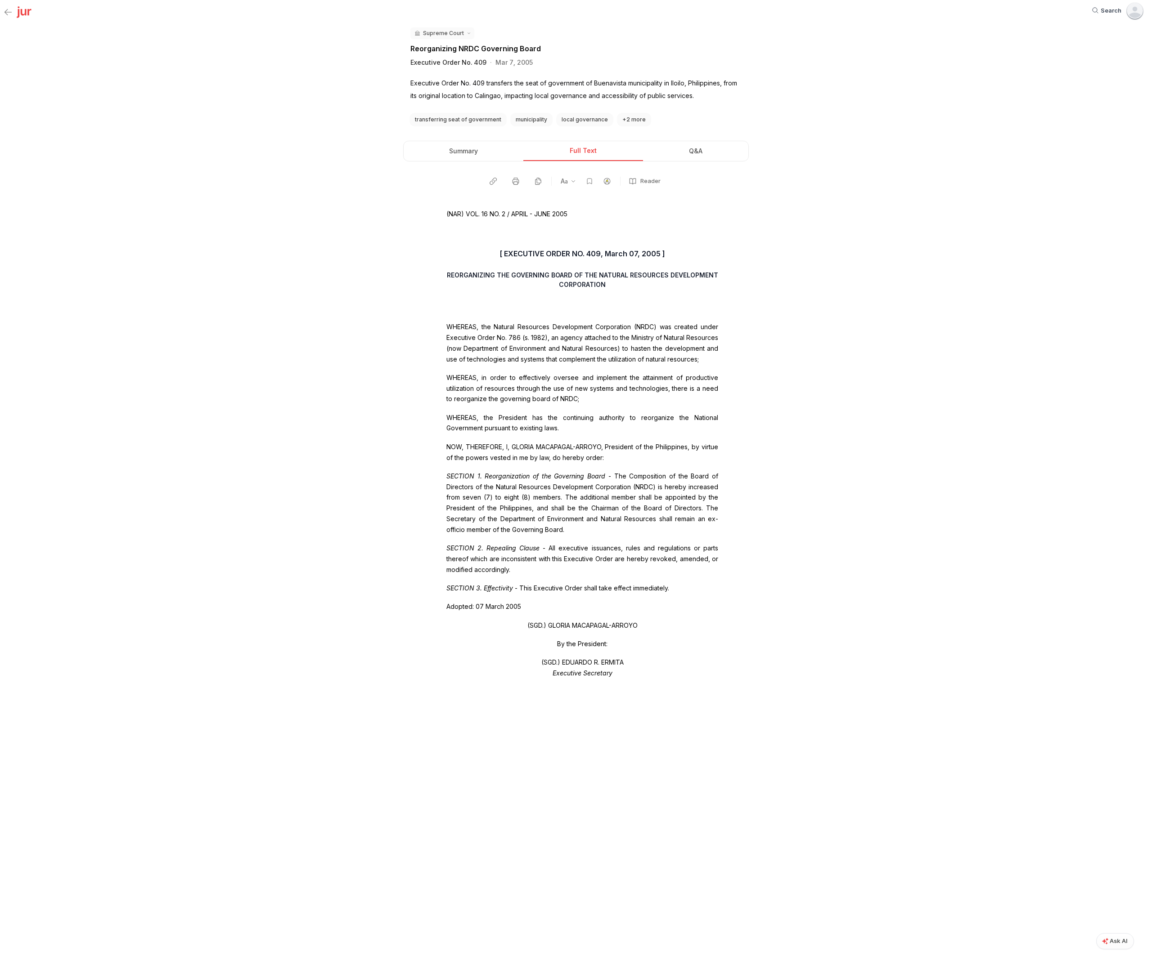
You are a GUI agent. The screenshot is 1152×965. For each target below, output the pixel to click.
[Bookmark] (589, 181)
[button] (442, 33)
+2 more (634, 119)
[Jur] (24, 11)
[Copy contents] (538, 181)
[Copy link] (493, 181)
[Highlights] (607, 181)
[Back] (8, 12)
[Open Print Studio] (515, 181)
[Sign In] (1135, 11)
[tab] (463, 151)
